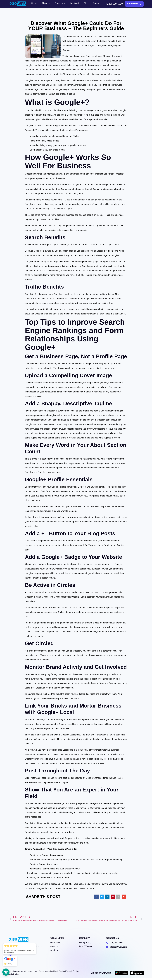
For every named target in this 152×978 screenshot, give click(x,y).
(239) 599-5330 (114, 3)
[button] (96, 897)
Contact (96, 3)
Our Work (74, 3)
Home (34, 3)
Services (59, 3)
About (44, 3)
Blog (86, 3)
